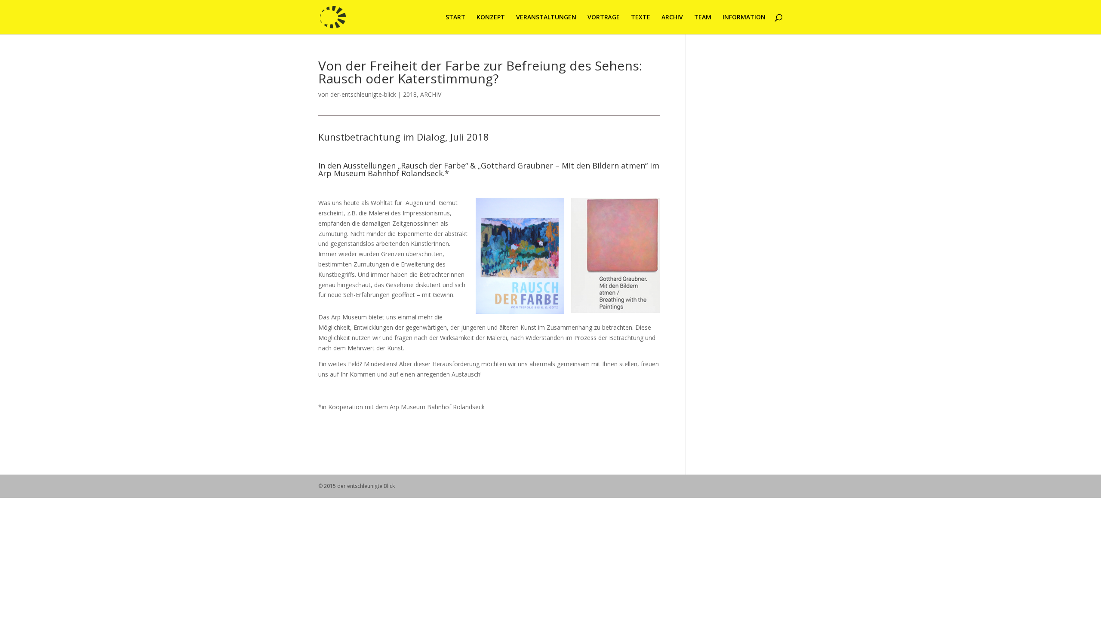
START (455, 17)
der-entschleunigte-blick (363, 94)
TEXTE (640, 17)
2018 (410, 94)
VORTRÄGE (603, 17)
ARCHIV (672, 17)
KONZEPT (491, 17)
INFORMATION (744, 17)
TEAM (702, 17)
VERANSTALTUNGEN (546, 17)
